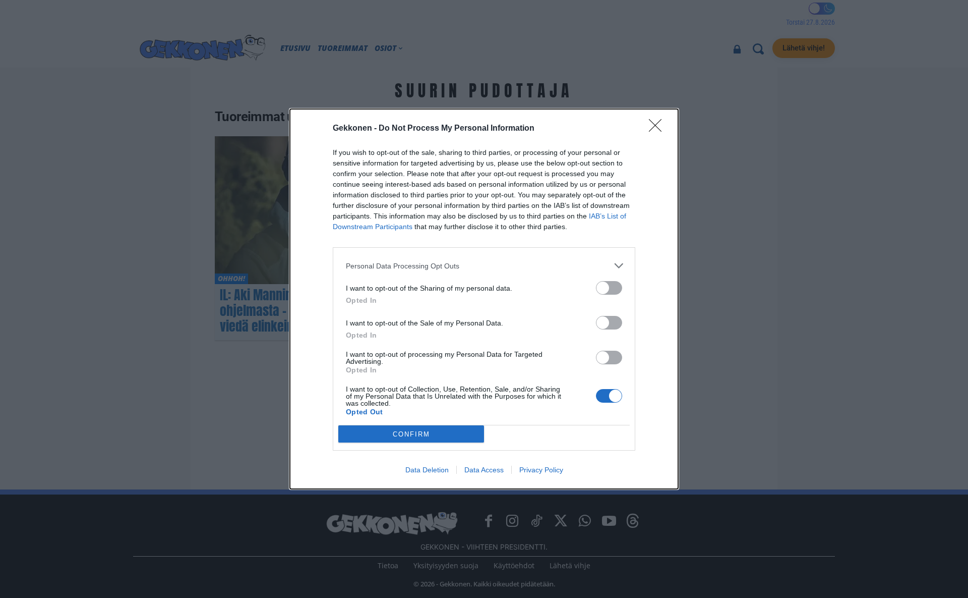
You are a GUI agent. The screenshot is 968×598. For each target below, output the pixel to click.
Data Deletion (427, 470)
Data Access (484, 470)
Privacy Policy (541, 470)
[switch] (609, 288)
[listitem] (484, 265)
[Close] (658, 128)
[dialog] (484, 299)
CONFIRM (411, 434)
